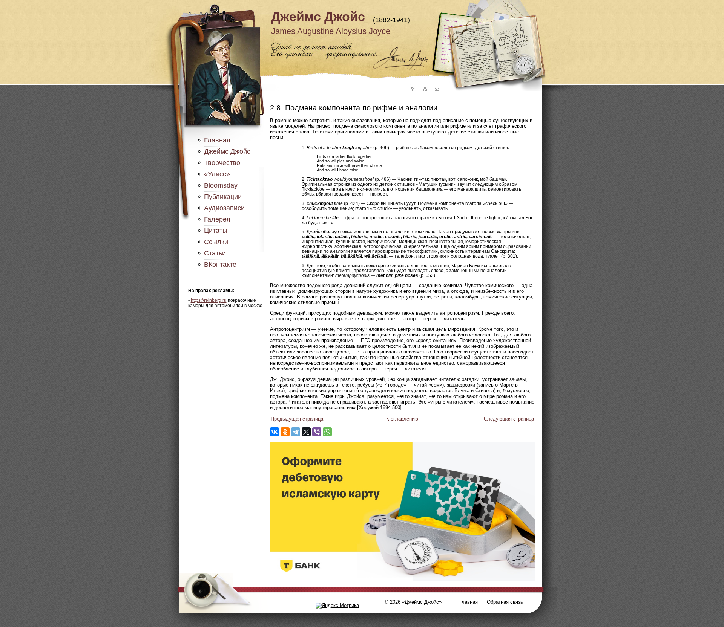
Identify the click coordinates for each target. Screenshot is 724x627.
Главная (217, 140)
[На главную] (412, 89)
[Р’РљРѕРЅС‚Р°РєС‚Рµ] (274, 431)
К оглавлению (402, 419)
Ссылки (216, 242)
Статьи (215, 253)
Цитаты (215, 230)
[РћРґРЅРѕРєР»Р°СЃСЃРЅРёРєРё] (285, 431)
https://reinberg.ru (209, 300)
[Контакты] (437, 89)
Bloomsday (221, 185)
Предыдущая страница (297, 419)
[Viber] (316, 431)
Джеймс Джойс (318, 16)
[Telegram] (295, 431)
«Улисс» (217, 174)
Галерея (217, 219)
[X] (306, 431)
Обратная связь (505, 602)
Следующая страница (509, 419)
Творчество (222, 163)
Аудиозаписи (224, 208)
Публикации (223, 196)
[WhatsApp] (327, 431)
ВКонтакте (220, 264)
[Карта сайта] (425, 89)
